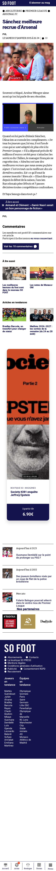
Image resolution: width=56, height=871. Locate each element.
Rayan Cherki (7, 710)
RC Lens (24, 719)
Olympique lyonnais (25, 692)
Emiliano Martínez (9, 744)
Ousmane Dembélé (9, 721)
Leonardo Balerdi (9, 732)
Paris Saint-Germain (24, 699)
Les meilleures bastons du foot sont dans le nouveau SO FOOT (13, 272)
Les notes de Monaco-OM (37, 269)
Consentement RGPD (34, 668)
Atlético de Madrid (25, 741)
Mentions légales (17, 663)
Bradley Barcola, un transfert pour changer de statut (13, 312)
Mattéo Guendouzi (9, 692)
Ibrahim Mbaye (8, 715)
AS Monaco (24, 735)
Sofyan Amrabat (8, 738)
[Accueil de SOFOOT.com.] (9, 3)
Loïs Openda (8, 727)
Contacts (34, 657)
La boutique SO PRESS (19, 660)
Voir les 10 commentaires (18, 246)
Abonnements (15, 657)
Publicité (12, 668)
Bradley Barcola (8, 704)
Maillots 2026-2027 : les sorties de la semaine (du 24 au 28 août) (41, 313)
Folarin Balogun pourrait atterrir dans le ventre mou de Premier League (24, 592)
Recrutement (14, 671)
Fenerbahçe (26, 708)
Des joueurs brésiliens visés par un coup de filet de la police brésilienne (25, 568)
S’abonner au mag (39, 2)
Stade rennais (23, 730)
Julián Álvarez (8, 698)
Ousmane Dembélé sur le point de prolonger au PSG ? (26, 546)
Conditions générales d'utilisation (25, 666)
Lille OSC (24, 705)
